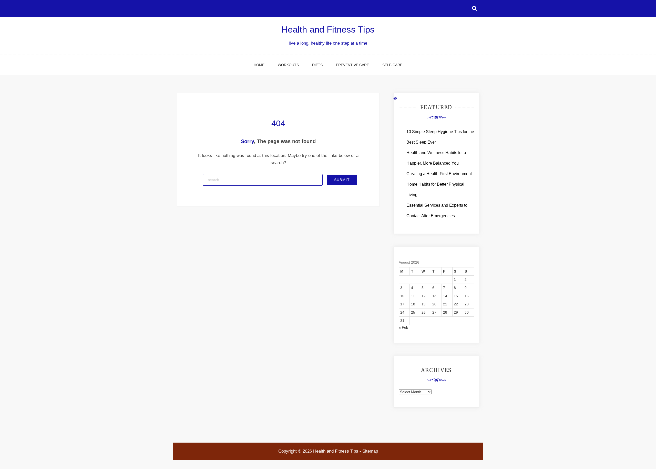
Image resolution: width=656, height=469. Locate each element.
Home (259, 65)
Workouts (288, 65)
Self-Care (392, 65)
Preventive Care (352, 65)
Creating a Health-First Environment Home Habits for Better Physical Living (439, 184)
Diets (317, 65)
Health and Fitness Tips (328, 29)
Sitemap (370, 451)
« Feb (403, 327)
